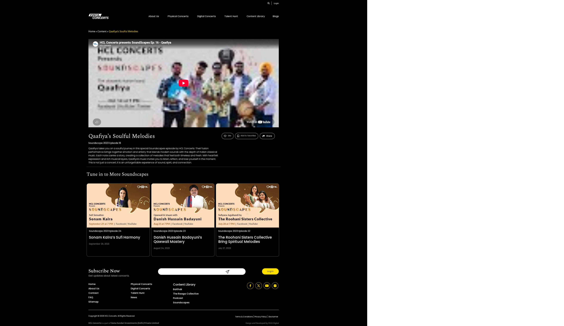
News (134, 297)
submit (226, 271)
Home (91, 31)
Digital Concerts (206, 16)
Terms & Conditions (244, 316)
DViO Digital (273, 323)
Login (276, 3)
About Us (153, 16)
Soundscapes (181, 302)
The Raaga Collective (186, 293)
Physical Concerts (178, 16)
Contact (93, 293)
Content (102, 31)
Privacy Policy (261, 316)
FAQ (90, 297)
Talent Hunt (231, 16)
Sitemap (93, 301)
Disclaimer (273, 316)
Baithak (177, 289)
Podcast (178, 298)
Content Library (256, 16)
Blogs (276, 16)
